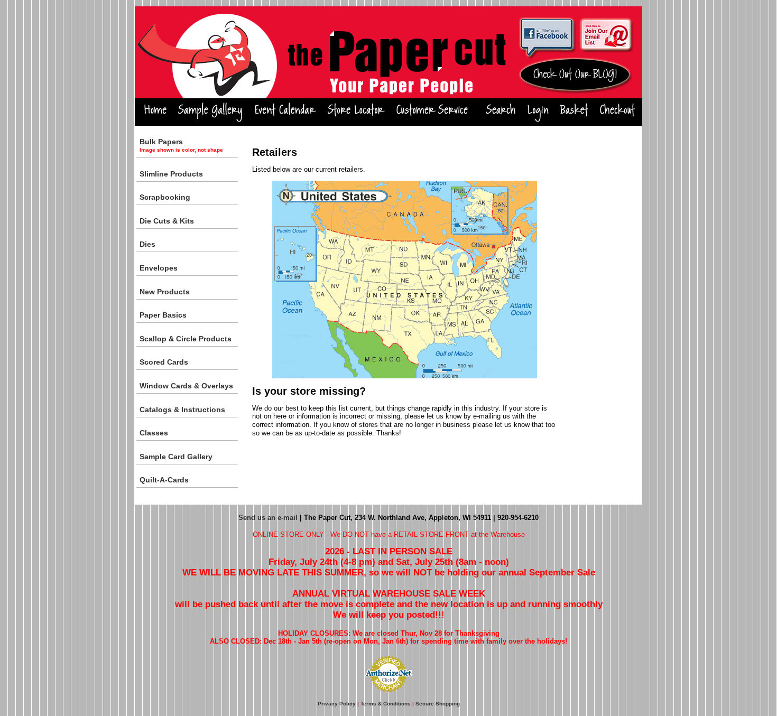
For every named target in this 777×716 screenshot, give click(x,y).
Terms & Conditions (385, 703)
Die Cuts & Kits (167, 221)
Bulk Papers (181, 145)
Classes (154, 433)
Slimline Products (171, 174)
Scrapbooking (165, 197)
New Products (165, 291)
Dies (147, 244)
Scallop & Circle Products (186, 338)
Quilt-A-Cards (164, 480)
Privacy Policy (337, 703)
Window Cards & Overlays (186, 386)
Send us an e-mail (268, 518)
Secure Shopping (437, 703)
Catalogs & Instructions (182, 409)
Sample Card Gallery (176, 456)
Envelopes (159, 268)
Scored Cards (164, 362)
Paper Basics (163, 315)
